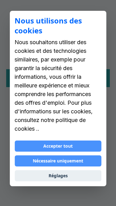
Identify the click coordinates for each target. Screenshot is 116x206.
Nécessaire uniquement (58, 161)
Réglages (58, 176)
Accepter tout (58, 146)
